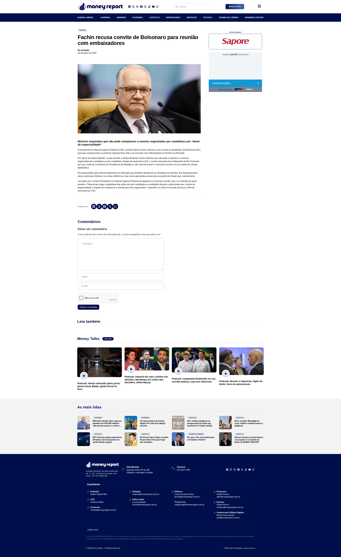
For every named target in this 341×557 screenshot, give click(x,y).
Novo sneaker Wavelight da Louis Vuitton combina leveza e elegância (248, 423)
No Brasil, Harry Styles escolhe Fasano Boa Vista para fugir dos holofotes (154, 439)
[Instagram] (133, 7)
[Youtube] (153, 7)
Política (82, 30)
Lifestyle (192, 417)
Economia (98, 417)
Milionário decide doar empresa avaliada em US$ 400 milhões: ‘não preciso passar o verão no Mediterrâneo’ (107, 424)
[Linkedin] (129, 7)
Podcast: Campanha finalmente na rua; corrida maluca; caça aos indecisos (194, 380)
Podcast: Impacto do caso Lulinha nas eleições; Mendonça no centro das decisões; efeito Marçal (146, 379)
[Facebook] (141, 7)
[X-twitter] (145, 7)
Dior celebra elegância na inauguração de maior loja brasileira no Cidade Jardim (199, 423)
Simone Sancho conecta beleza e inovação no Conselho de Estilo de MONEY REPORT (248, 439)
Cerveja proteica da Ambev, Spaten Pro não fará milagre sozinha (152, 423)
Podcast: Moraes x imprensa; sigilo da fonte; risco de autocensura (240, 383)
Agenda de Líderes (196, 434)
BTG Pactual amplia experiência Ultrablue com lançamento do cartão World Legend (107, 439)
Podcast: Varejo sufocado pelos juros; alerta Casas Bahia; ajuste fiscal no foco (98, 386)
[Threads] (137, 7)
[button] (94, 206)
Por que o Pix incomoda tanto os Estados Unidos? (200, 438)
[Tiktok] (149, 7)
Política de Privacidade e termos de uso (239, 548)
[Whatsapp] (157, 7)
